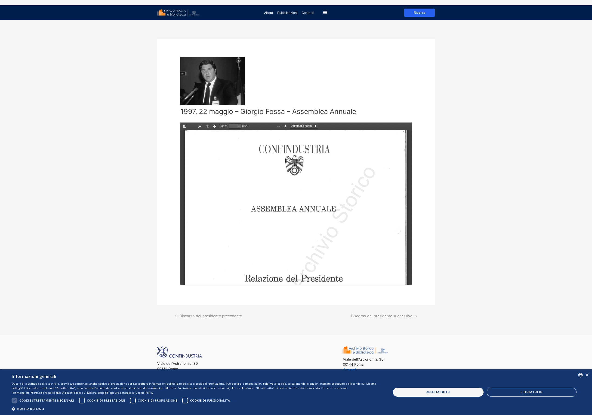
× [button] (587, 375)
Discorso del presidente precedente (208, 316)
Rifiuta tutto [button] (532, 392)
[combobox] (580, 375)
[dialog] (296, 392)
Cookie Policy (144, 393)
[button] (196, 409)
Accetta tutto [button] (438, 392)
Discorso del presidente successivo (384, 316)
